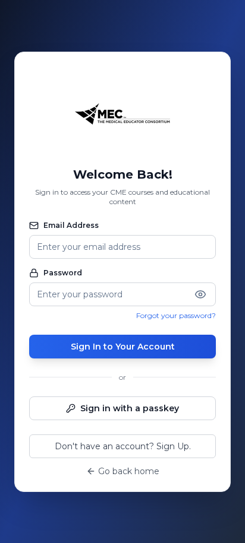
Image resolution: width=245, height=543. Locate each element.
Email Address (71, 225)
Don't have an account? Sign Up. (123, 446)
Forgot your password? (176, 315)
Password (62, 272)
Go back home (128, 471)
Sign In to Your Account (123, 346)
